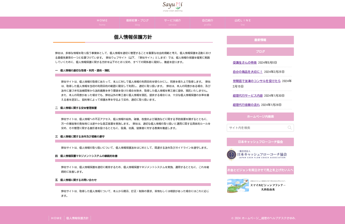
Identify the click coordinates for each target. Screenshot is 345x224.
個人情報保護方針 (77, 218)
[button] (289, 128)
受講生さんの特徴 (245, 62)
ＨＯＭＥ (56, 218)
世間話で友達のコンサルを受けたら (257, 80)
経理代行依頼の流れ (246, 104)
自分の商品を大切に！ (248, 71)
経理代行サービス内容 (248, 95)
